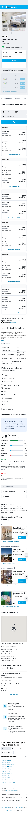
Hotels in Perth (6, 771)
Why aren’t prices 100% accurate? (11, 800)
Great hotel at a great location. (11, 464)
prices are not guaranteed (11, 790)
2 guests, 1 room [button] (7, 56)
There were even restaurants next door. (13, 476)
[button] (2, 7)
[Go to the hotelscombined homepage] (11, 7)
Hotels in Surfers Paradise (8, 782)
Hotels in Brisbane (7, 773)
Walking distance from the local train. (13, 462)
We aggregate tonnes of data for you (12, 797)
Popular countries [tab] (17, 749)
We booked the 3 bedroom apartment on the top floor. (13, 478)
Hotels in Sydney (6, 769)
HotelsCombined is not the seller (11, 795)
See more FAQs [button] (14, 694)
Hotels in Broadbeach (7, 780)
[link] (11, 541)
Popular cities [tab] (6, 749)
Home (1, 807)
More (2, 340)
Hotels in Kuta (5, 775)
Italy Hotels (7, 807)
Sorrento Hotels (9, 810)
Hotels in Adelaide (6, 760)
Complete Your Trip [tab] (7, 752)
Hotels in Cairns (6, 762)
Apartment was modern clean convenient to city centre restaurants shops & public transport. (13, 467)
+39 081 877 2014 (7, 45)
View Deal (21, 537)
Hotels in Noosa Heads (8, 764)
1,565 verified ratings (16, 47)
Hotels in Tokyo (6, 777)
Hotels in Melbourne (7, 766)
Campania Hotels (19, 807)
